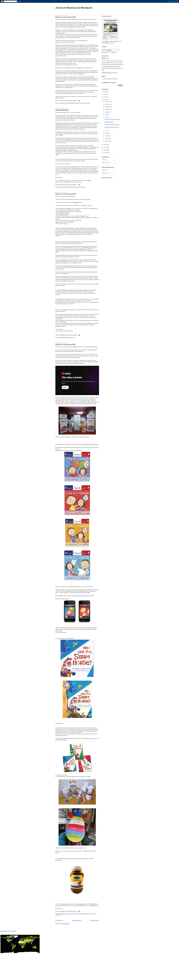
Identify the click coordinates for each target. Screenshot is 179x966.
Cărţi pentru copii (63, 913)
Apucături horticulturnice (64, 187)
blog (66, 775)
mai (106, 130)
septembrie (108, 109)
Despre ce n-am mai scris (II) (65, 344)
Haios (70, 337)
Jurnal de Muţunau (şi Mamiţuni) (73, 7)
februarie (107, 138)
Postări (106, 159)
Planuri (77, 103)
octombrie (107, 107)
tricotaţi (57, 852)
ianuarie (107, 141)
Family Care (63, 397)
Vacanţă (87, 103)
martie (106, 136)
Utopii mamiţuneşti (62, 110)
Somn (81, 103)
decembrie (107, 101)
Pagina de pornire (76, 920)
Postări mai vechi (94, 920)
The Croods (94, 346)
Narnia (74, 346)
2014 (104, 97)
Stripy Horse (95, 444)
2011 (104, 147)
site (59, 775)
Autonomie (61, 103)
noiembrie (107, 104)
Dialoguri (67, 337)
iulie (106, 114)
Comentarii (107, 162)
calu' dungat (60, 638)
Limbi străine (74, 913)
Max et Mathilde (86, 444)
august (107, 112)
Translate (113, 52)
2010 (104, 150)
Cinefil (69, 913)
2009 (104, 152)
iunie (106, 117)
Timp (84, 103)
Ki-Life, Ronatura (80, 904)
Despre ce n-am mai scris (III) (65, 194)
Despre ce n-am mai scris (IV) (65, 17)
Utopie (83, 187)
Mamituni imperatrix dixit (70, 103)
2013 (104, 99)
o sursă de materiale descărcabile (81, 595)
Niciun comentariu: (73, 100)
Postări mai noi (59, 920)
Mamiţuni (106, 58)
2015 (104, 94)
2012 (104, 144)
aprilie (106, 133)
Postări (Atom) (66, 923)
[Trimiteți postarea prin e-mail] (79, 100)
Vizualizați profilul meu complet (109, 72)
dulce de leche (64, 904)
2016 (104, 91)
